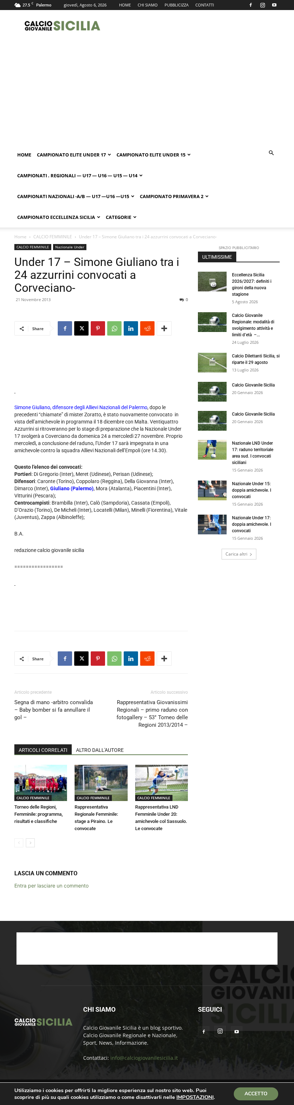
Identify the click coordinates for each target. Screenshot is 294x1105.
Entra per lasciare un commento (51, 885)
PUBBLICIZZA (177, 5)
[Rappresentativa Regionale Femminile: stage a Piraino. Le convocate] (101, 783)
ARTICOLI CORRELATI (43, 750)
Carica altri (236, 554)
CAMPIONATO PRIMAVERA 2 (171, 196)
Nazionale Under (69, 246)
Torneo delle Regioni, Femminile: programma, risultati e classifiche (38, 814)
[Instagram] (262, 5)
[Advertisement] (195, 26)
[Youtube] (274, 5)
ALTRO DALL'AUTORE (100, 750)
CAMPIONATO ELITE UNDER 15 (151, 154)
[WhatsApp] (114, 328)
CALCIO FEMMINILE (52, 237)
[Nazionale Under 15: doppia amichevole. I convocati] (212, 490)
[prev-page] (18, 842)
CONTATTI (204, 5)
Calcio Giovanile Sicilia (253, 385)
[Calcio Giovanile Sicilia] (212, 392)
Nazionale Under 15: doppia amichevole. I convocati (251, 490)
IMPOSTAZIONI (195, 1097)
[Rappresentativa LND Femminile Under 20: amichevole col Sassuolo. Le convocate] (161, 783)
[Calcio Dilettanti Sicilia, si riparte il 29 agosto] (212, 363)
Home (24, 154)
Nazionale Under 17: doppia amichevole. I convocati (251, 524)
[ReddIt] (147, 328)
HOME (125, 5)
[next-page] (30, 842)
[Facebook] (250, 5)
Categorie (118, 217)
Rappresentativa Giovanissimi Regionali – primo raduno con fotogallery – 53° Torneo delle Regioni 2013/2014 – (152, 713)
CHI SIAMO (148, 5)
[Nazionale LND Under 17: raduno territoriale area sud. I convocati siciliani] (212, 450)
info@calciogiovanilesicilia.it (144, 1057)
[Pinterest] (98, 328)
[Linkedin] (131, 328)
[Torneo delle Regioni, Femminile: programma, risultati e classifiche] (40, 783)
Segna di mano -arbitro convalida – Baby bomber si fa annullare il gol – (53, 710)
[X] (81, 328)
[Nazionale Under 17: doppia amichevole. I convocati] (212, 524)
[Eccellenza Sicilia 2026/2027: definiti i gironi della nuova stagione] (212, 281)
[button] (271, 153)
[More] (164, 328)
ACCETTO (256, 1093)
